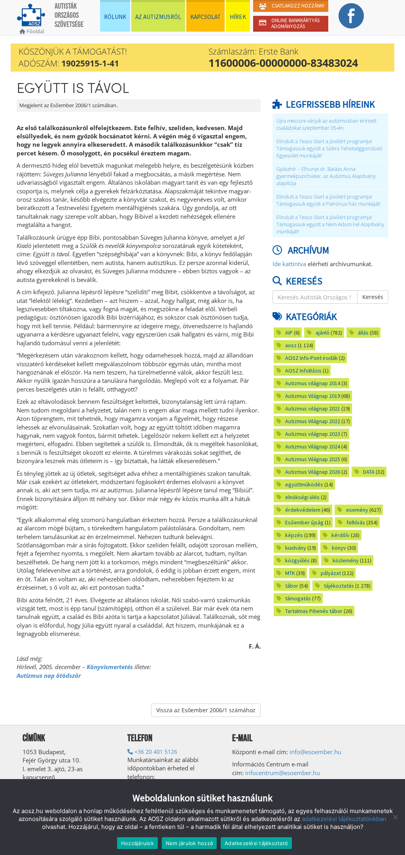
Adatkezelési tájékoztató (256, 843)
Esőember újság (304, 522)
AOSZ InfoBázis (303, 370)
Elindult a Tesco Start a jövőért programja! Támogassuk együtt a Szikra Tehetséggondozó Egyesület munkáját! (329, 148)
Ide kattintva (289, 264)
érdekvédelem (302, 509)
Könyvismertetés (110, 667)
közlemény (346, 560)
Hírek (238, 17)
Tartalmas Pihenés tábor (314, 611)
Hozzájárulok (137, 843)
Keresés (372, 297)
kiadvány (295, 547)
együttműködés (304, 484)
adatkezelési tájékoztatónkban (344, 819)
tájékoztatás (339, 585)
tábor (291, 585)
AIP (289, 332)
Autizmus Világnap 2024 (312, 446)
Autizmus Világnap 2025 (312, 459)
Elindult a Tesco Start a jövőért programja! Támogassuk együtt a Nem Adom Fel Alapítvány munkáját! (330, 224)
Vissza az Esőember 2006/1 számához (205, 710)
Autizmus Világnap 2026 (312, 471)
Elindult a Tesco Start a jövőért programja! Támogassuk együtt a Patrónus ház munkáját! (328, 200)
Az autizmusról (158, 17)
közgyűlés (297, 560)
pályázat (331, 573)
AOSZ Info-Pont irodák (311, 357)
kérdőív (340, 535)
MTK (290, 573)
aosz (291, 345)
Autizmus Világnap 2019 (312, 395)
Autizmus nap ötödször (49, 675)
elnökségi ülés (302, 497)
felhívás (355, 522)
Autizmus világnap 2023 (312, 433)
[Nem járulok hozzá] (395, 817)
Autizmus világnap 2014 (312, 383)
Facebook (351, 16)
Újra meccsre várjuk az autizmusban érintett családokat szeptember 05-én (326, 124)
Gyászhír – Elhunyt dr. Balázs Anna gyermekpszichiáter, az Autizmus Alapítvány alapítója (326, 176)
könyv (339, 547)
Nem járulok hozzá (189, 843)
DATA (369, 471)
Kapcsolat (205, 17)
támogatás (298, 598)
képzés (294, 535)
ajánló (322, 332)
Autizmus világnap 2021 (312, 408)
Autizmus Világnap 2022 (312, 421)
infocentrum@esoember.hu (282, 773)
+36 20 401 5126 (155, 751)
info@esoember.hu (315, 752)
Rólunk (115, 17)
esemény (357, 509)
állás (363, 332)
